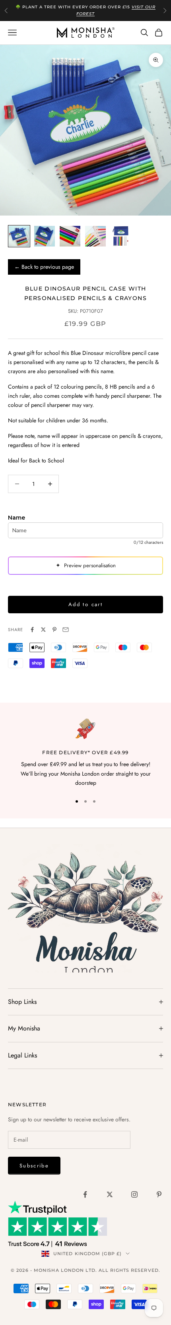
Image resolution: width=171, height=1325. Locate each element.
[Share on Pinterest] (54, 629)
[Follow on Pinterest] (159, 1194)
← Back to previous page (44, 267)
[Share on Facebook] (32, 629)
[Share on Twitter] (43, 629)
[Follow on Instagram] (134, 1194)
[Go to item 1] (19, 236)
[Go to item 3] (70, 236)
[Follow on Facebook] (85, 1194)
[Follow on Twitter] (110, 1194)
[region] (85, 753)
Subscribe (34, 1165)
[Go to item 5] (121, 236)
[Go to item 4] (95, 236)
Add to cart (85, 604)
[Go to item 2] (44, 236)
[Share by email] (65, 629)
